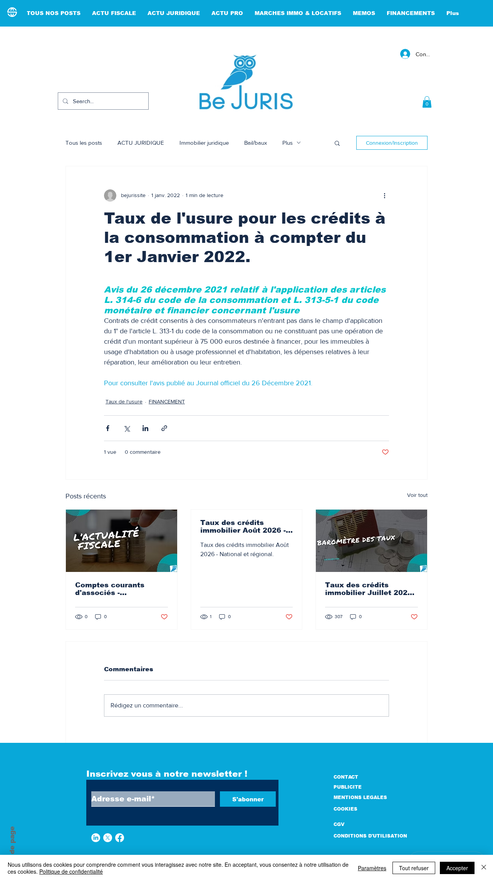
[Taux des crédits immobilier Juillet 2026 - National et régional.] (371, 541)
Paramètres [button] (372, 868)
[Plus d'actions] (384, 195)
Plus (287, 142)
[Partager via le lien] (164, 428)
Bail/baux (255, 142)
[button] (427, 102)
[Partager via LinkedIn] (145, 428)
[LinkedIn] (95, 837)
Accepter (457, 868)
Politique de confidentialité (71, 871)
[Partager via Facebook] (107, 428)
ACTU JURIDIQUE (140, 142)
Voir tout (417, 495)
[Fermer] (483, 868)
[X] (107, 837)
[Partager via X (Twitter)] (126, 428)
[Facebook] (119, 837)
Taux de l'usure (124, 401)
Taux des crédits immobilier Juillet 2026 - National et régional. (371, 589)
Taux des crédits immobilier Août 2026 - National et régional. (243, 526)
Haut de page (12, 849)
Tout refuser (414, 868)
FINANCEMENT (167, 401)
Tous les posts (83, 142)
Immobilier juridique (204, 142)
